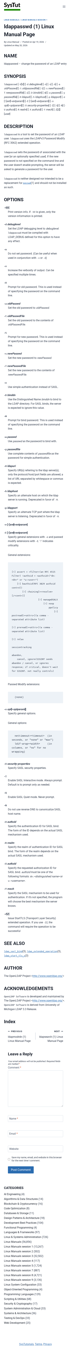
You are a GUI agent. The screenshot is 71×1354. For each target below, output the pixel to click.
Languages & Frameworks (19, 1232)
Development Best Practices (20, 1222)
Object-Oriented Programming (21, 1289)
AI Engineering (12, 1194)
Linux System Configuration (20, 1284)
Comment (14, 1067)
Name (13, 1118)
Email (13, 1133)
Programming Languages (19, 1294)
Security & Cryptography (18, 1303)
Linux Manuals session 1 (34, 20)
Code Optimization (15, 1208)
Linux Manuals (11, 20)
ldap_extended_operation (42, 951)
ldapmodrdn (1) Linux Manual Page (19, 1036)
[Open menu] (64, 6)
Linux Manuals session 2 (18, 1251)
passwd (27, 183)
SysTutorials (26, 1344)
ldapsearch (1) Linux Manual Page (51, 1036)
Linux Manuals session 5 (18, 1265)
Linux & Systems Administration (22, 1237)
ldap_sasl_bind (13, 951)
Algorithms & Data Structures (21, 1199)
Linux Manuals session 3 (18, 1256)
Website (13, 1148)
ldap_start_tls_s (14, 955)
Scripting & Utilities (15, 1299)
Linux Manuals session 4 (18, 1260)
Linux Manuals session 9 (18, 1279)
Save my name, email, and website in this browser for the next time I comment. (37, 1159)
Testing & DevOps (14, 1318)
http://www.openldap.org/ (48, 976)
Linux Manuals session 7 (18, 1270)
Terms (38, 1344)
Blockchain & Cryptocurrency (20, 1203)
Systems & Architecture (17, 1313)
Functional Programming (18, 1227)
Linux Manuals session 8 (18, 1275)
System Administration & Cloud (22, 1308)
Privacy (47, 1344)
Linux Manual (13, 42)
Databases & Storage (16, 1213)
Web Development (14, 1322)
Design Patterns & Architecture (21, 1218)
